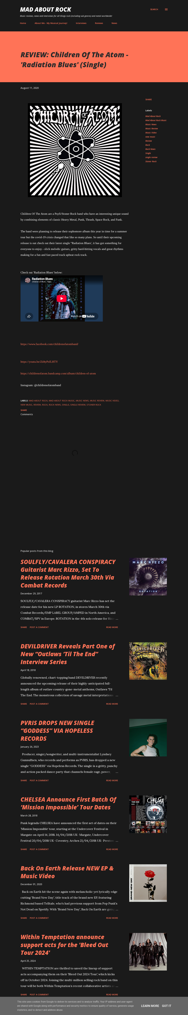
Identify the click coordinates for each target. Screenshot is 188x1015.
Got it (166, 1006)
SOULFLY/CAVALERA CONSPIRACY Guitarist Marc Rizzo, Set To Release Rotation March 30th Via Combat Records (68, 573)
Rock (147, 145)
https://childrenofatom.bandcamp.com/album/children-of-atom (58, 373)
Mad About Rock (45, 9)
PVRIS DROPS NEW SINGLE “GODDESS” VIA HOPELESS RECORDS (57, 730)
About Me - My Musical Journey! (51, 23)
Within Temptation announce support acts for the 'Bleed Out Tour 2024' (64, 945)
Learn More (150, 1006)
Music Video (151, 132)
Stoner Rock (150, 161)
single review (151, 157)
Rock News (150, 149)
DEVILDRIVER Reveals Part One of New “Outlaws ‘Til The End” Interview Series (68, 654)
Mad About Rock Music (156, 120)
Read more (112, 627)
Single (148, 153)
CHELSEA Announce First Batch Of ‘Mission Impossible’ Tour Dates (68, 803)
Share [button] (148, 99)
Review (148, 140)
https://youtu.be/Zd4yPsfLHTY (39, 361)
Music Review (151, 128)
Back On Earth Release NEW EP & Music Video (67, 872)
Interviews (81, 23)
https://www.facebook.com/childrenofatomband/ (49, 344)
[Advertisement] (70, 512)
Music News (150, 124)
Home (23, 23)
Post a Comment (39, 627)
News (114, 23)
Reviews (99, 23)
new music (150, 136)
